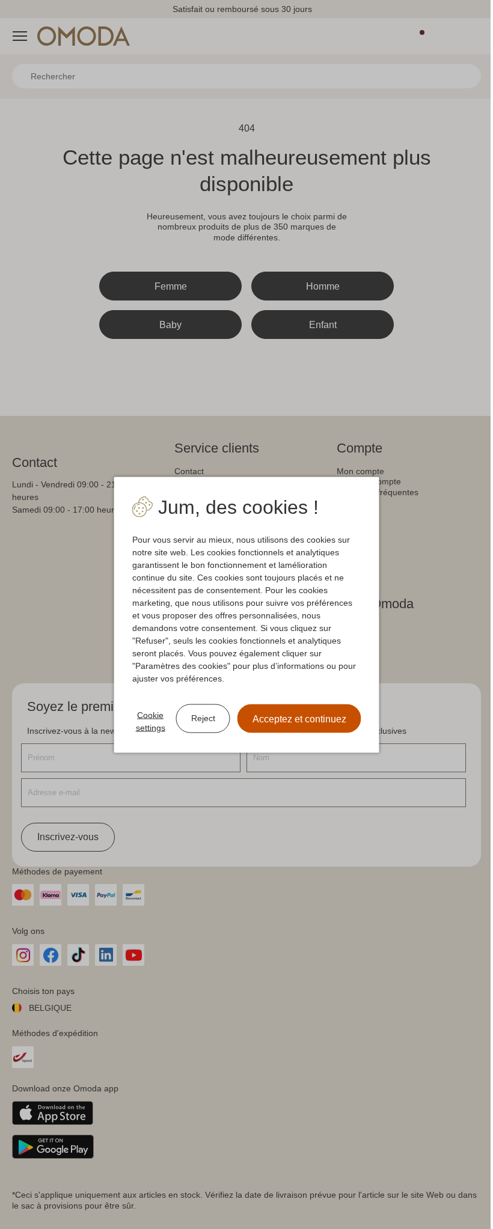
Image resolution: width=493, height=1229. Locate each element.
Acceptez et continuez (294, 718)
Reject (198, 718)
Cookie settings (146, 721)
